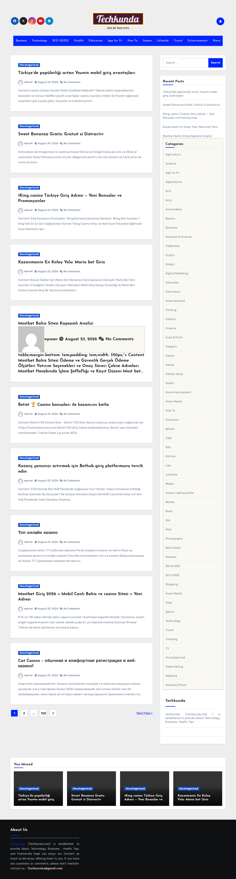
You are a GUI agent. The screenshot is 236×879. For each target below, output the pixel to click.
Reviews (171, 557)
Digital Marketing (177, 273)
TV (167, 648)
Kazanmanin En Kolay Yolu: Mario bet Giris (61, 262)
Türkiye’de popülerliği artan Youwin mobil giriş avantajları (76, 73)
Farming (171, 310)
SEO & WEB (173, 566)
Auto (169, 200)
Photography (174, 538)
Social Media (174, 593)
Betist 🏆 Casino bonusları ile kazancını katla (63, 405)
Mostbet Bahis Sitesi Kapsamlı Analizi (55, 323)
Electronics (173, 291)
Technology (39, 40)
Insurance (172, 419)
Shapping (172, 584)
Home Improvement (178, 392)
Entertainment (198, 40)
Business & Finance (179, 236)
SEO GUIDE (60, 40)
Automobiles (174, 209)
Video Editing (174, 666)
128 (43, 713)
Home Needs (174, 401)
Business (21, 40)
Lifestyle (163, 40)
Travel (178, 40)
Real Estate (173, 547)
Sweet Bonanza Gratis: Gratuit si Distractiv (61, 134)
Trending (172, 639)
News (216, 40)
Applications (174, 182)
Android (171, 163)
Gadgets (171, 346)
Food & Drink (174, 337)
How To (133, 40)
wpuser (28, 82)
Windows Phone (176, 685)
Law (168, 465)
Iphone (170, 429)
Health (78, 40)
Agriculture (173, 154)
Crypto (170, 255)
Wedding (171, 675)
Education (96, 40)
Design (170, 264)
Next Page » (145, 713)
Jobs (169, 438)
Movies (170, 502)
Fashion (171, 319)
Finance (171, 328)
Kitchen (171, 456)
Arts (168, 191)
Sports (170, 611)
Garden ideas (174, 374)
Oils (168, 520)
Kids (168, 447)
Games (147, 40)
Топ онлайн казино (38, 533)
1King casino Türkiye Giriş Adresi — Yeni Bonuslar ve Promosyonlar (143, 799)
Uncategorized (29, 65)
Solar (169, 602)
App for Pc (115, 40)
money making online (180, 493)
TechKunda (17, 844)
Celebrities (173, 246)
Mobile (170, 483)
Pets (169, 529)
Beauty (170, 218)
